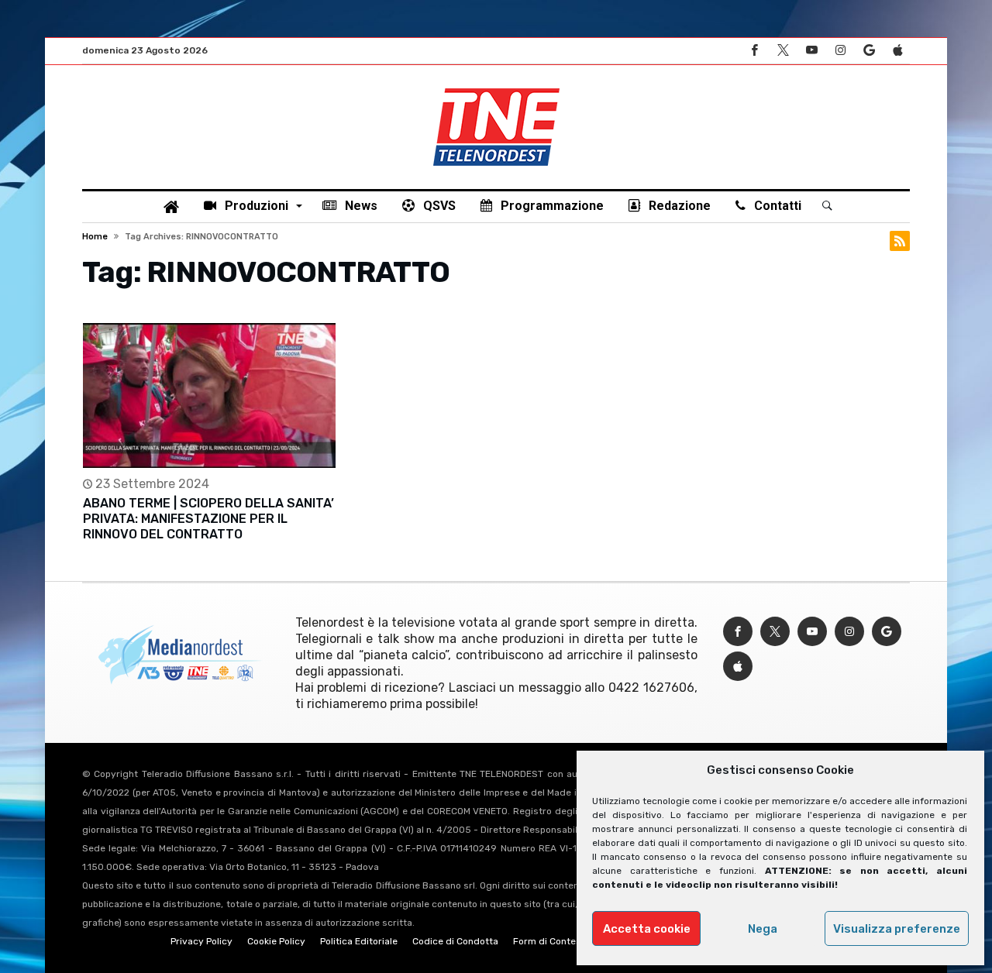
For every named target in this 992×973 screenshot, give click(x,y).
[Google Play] (868, 51)
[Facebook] (754, 51)
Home (95, 237)
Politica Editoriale (359, 941)
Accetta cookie (647, 929)
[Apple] (897, 51)
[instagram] (840, 51)
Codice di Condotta (455, 941)
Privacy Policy (201, 941)
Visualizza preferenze (896, 929)
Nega (762, 929)
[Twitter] (782, 51)
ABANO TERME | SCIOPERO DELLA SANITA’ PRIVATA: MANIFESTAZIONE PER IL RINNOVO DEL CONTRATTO (208, 519)
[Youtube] (811, 51)
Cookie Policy (276, 941)
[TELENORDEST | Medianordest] (496, 88)
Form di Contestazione (563, 941)
